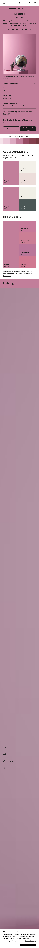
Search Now (7, 276)
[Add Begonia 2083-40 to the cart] (12, 163)
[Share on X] (30, 29)
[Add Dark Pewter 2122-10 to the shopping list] (33, 201)
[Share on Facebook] (13, 29)
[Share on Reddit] (26, 29)
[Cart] (34, 3)
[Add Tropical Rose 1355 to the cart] (29, 223)
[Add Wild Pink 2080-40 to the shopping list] (33, 259)
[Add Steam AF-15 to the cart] (29, 189)
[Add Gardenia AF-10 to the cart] (29, 163)
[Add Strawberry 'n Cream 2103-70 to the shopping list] (33, 175)
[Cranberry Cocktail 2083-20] (32, 141)
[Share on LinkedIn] (22, 29)
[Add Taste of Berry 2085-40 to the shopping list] (33, 235)
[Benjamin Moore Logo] (19, 3)
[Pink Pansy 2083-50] (13, 141)
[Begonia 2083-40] (19, 141)
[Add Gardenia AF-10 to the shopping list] (33, 163)
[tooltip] (8, 87)
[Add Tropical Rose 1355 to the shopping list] (33, 223)
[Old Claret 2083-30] (26, 141)
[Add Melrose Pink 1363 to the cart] (29, 247)
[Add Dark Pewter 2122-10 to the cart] (29, 201)
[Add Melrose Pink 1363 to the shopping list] (33, 247)
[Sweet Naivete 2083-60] (6, 141)
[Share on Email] (17, 29)
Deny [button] (11, 945)
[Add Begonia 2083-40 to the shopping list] (17, 163)
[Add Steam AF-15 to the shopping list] (33, 189)
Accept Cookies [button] (28, 945)
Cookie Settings (30, 941)
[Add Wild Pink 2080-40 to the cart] (29, 259)
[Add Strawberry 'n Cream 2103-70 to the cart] (29, 175)
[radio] (4, 746)
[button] (30, 3)
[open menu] (4, 3)
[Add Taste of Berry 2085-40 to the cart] (29, 235)
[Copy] (8, 29)
